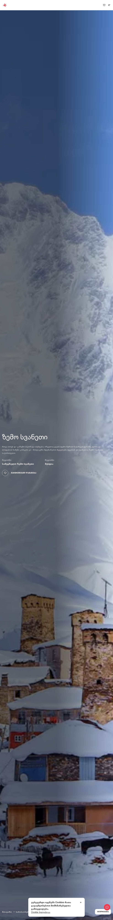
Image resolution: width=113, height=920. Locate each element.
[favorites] (104, 5)
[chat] (107, 907)
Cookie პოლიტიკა (40, 912)
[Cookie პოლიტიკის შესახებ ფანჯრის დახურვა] (81, 902)
